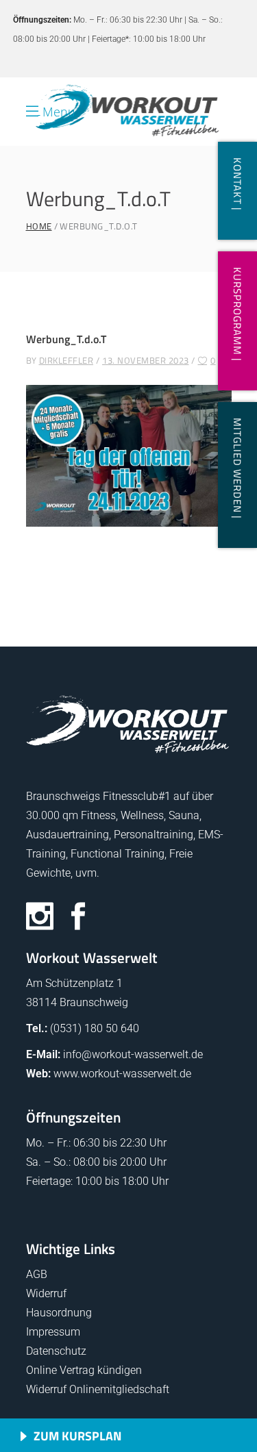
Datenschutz (56, 1350)
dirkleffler (66, 360)
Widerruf (46, 1293)
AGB (36, 1274)
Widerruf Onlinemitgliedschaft (97, 1389)
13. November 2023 (145, 360)
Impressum (53, 1331)
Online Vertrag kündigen (84, 1370)
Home (39, 226)
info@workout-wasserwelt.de (133, 1054)
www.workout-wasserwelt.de (122, 1073)
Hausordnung (59, 1312)
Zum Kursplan (77, 1436)
